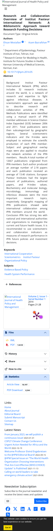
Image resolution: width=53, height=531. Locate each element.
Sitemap (9, 424)
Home (8, 407)
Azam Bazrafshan (37, 42)
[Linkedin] (22, 509)
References (15, 284)
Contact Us (10, 420)
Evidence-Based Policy (16, 269)
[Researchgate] (35, 509)
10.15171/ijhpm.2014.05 (20, 71)
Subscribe (41, 501)
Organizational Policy (16, 260)
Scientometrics (12, 257)
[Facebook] (8, 509)
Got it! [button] (8, 528)
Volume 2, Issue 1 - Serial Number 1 (38, 298)
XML (12, 340)
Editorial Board (12, 414)
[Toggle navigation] (25, 9)
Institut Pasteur (31, 257)
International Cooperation (18, 253)
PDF (16, 344)
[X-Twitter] (15, 509)
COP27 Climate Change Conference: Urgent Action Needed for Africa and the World (26, 445)
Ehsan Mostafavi (12, 42)
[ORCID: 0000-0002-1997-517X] (22, 42)
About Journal (12, 410)
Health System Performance (19, 274)
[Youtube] (43, 509)
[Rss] (8, 515)
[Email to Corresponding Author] (48, 42)
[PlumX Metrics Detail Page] (36, 315)
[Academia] (29, 509)
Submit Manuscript (15, 417)
